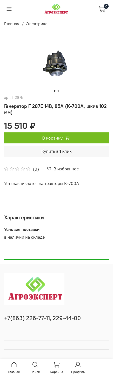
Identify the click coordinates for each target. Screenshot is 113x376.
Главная (11, 23)
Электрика (36, 23)
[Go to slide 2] (58, 91)
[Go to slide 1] (54, 91)
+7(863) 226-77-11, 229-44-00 (42, 318)
